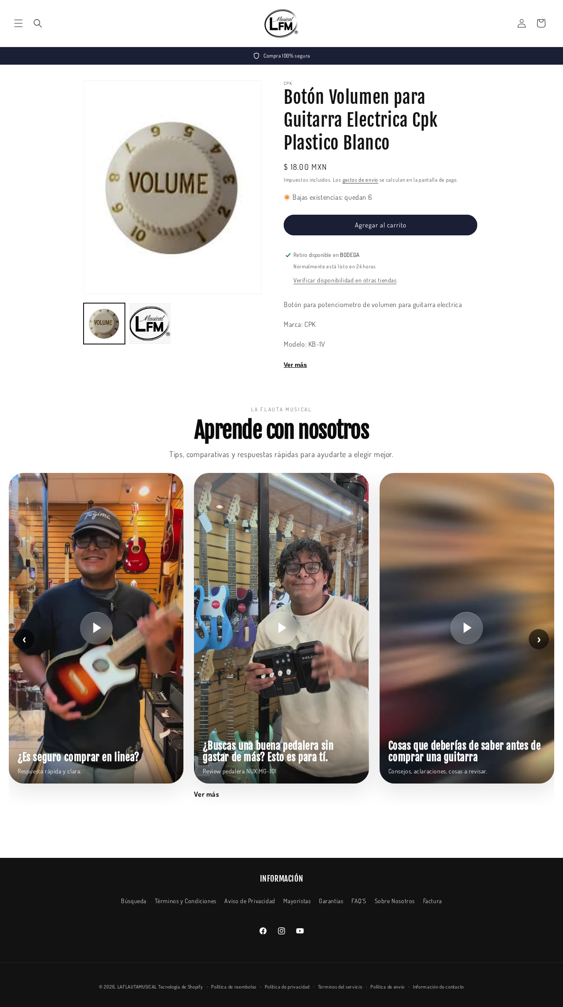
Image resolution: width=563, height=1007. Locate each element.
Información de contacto (438, 987)
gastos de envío (361, 179)
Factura (432, 900)
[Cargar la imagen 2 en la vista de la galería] (150, 323)
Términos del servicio (340, 987)
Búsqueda (133, 900)
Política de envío (387, 987)
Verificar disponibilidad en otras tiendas (345, 280)
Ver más (295, 364)
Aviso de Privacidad (249, 900)
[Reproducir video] (96, 628)
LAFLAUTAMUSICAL (137, 987)
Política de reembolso (233, 987)
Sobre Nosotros (395, 900)
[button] (18, 23)
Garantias (331, 900)
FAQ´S (358, 900)
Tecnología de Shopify (180, 987)
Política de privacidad (287, 987)
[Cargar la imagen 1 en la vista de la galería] (104, 323)
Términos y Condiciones (185, 900)
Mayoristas (297, 900)
